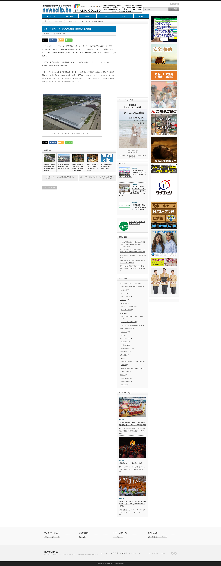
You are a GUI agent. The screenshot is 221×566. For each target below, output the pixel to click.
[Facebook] (175, 553)
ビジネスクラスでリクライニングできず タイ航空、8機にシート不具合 (96, 177)
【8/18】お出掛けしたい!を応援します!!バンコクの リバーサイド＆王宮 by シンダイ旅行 (132, 174)
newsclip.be (51, 551)
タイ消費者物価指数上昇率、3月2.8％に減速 (106, 166)
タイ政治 (123, 341)
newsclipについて (118, 537)
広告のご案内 (82, 537)
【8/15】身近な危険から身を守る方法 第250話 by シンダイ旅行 (139, 207)
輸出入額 (123, 384)
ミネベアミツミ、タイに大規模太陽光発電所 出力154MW (60, 177)
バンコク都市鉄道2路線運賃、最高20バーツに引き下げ (63, 167)
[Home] (45, 21)
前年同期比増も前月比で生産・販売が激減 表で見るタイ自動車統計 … (77, 168)
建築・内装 (125, 371)
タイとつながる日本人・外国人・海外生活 (133, 316)
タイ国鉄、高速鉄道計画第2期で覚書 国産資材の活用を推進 (49, 167)
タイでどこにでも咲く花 (128, 306)
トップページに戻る (49, 187)
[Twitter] (172, 553)
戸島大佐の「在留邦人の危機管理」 (131, 325)
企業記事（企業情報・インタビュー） (131, 361)
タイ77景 (123, 303)
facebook (177, 4)
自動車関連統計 (125, 381)
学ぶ (122, 335)
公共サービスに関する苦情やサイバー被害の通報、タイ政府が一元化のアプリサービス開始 (132, 268)
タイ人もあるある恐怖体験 (128, 322)
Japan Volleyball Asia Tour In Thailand (131, 286)
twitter (174, 4)
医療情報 (123, 365)
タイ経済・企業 (60, 33)
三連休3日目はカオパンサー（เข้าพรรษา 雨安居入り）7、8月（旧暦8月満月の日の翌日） (132, 504)
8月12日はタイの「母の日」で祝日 (130, 463)
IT (121, 358)
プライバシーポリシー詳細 (52, 537)
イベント (123, 290)
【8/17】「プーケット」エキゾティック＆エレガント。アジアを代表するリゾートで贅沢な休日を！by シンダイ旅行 (132, 191)
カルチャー (142, 16)
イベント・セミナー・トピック (106, 16)
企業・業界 (69, 16)
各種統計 (87, 16)
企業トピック (124, 296)
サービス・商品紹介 (125, 328)
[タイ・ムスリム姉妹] (133, 147)
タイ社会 (123, 345)
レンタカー (124, 332)
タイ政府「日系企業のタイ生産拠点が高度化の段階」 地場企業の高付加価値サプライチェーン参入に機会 (132, 244)
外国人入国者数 (125, 378)
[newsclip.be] (57, 12)
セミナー (123, 293)
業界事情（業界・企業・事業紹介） (131, 368)
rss (171, 4)
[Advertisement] (132, 60)
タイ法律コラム (124, 351)
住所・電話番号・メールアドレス (157, 537)
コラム (124, 16)
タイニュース (51, 16)
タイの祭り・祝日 (126, 309)
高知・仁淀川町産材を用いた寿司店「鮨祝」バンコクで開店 (92, 167)
